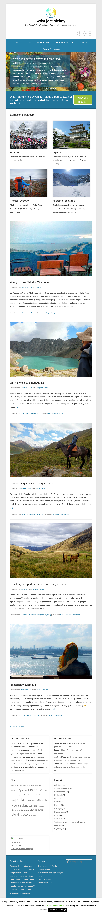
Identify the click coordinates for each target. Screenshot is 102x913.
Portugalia (41, 806)
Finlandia (14, 152)
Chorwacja (14, 790)
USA (25, 814)
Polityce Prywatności (56, 905)
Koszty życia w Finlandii (80, 757)
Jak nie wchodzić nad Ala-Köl (27, 382)
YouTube (85, 33)
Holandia (26, 795)
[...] (23, 83)
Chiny (42, 785)
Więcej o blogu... (82, 99)
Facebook (79, 33)
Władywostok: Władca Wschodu (29, 282)
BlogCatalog (16, 845)
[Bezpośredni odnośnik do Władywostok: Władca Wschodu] (51, 248)
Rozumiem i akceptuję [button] (58, 910)
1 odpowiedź (76, 615)
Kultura (33, 313)
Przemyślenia (31, 514)
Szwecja (33, 810)
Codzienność (26, 313)
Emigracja (40, 615)
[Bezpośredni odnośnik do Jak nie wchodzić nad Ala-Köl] (51, 349)
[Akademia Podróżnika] (72, 183)
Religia (29, 715)
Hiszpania (20, 795)
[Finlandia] (29, 135)
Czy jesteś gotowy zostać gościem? (31, 483)
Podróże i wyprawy (19, 201)
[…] (77, 306)
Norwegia (42, 800)
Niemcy (35, 800)
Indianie (32, 795)
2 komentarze (64, 514)
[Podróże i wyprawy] (29, 183)
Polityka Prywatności (51, 49)
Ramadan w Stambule (23, 684)
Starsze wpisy (17, 726)
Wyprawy (34, 413)
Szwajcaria (25, 810)
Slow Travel (59, 819)
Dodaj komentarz (56, 313)
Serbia (18, 810)
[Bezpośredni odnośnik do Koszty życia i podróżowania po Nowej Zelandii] (51, 550)
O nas (16, 42)
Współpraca (83, 42)
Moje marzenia (43, 42)
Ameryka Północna (17, 785)
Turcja (50, 715)
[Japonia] (72, 135)
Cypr (21, 790)
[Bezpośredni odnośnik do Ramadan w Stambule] (51, 651)
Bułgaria (37, 785)
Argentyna (26, 785)
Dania (25, 790)
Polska (34, 806)
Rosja (48, 313)
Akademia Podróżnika (64, 42)
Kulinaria (57, 802)
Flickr (90, 33)
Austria (32, 785)
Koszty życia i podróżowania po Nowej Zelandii (38, 584)
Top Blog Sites (15, 842)
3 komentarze (58, 413)
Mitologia (58, 808)
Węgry (31, 815)
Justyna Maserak (42, 388)
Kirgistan (50, 413)
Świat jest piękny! (51, 21)
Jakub (39, 287)
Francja (45, 790)
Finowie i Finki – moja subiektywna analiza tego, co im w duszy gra (71, 766)
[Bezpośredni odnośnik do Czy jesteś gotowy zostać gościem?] (51, 450)
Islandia (38, 795)
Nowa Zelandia (65, 615)
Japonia (57, 152)
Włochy (35, 815)
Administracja (59, 785)
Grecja (13, 795)
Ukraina (16, 814)
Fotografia (58, 798)
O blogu (28, 42)
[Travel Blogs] (17, 838)
